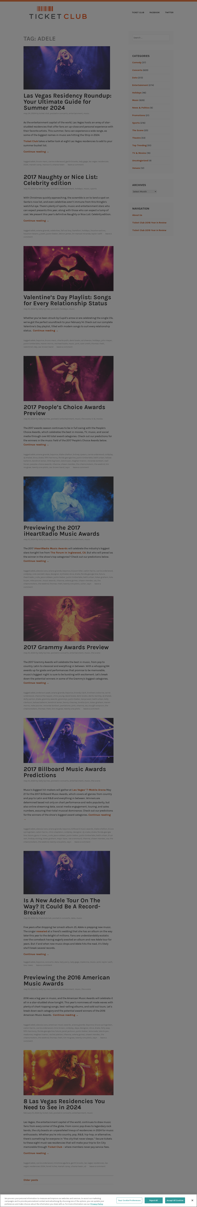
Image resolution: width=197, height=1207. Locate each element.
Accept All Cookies (175, 1200)
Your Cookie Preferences (129, 1200)
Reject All (153, 1200)
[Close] (192, 1200)
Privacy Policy (96, 1204)
